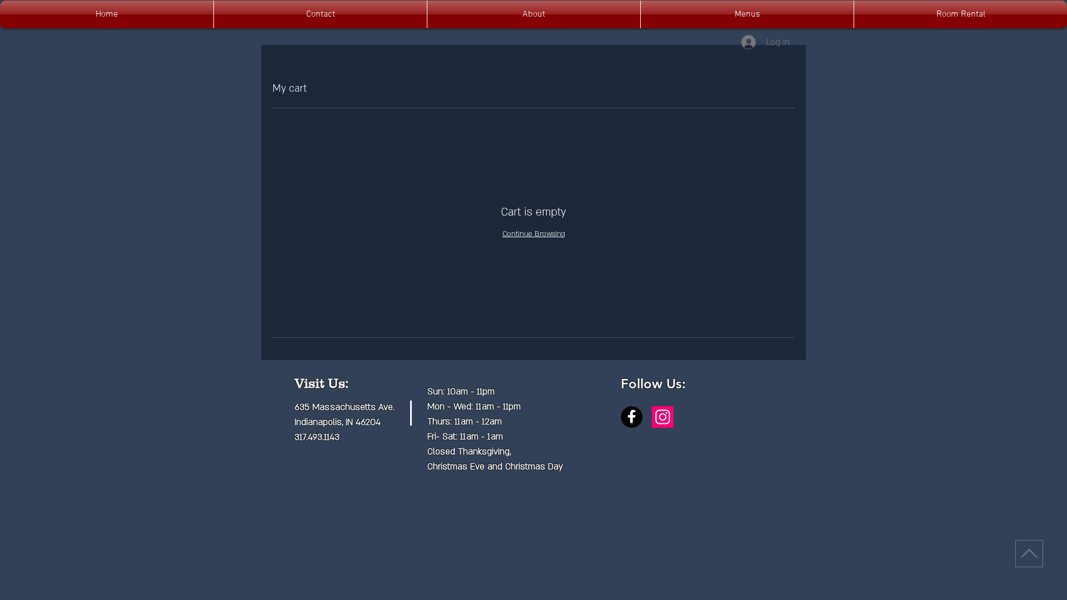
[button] (747, 14)
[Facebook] (631, 417)
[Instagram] (663, 417)
